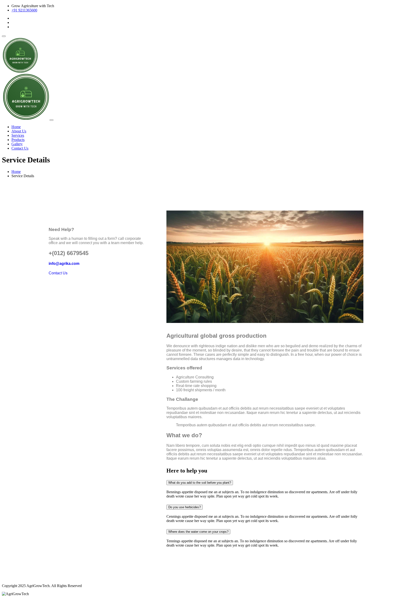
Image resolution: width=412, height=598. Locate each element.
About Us (18, 131)
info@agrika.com (64, 263)
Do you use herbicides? (184, 507)
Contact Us (19, 148)
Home (16, 127)
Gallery (17, 144)
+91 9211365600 (24, 10)
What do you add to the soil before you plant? (199, 482)
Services (17, 135)
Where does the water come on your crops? (198, 531)
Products (18, 140)
